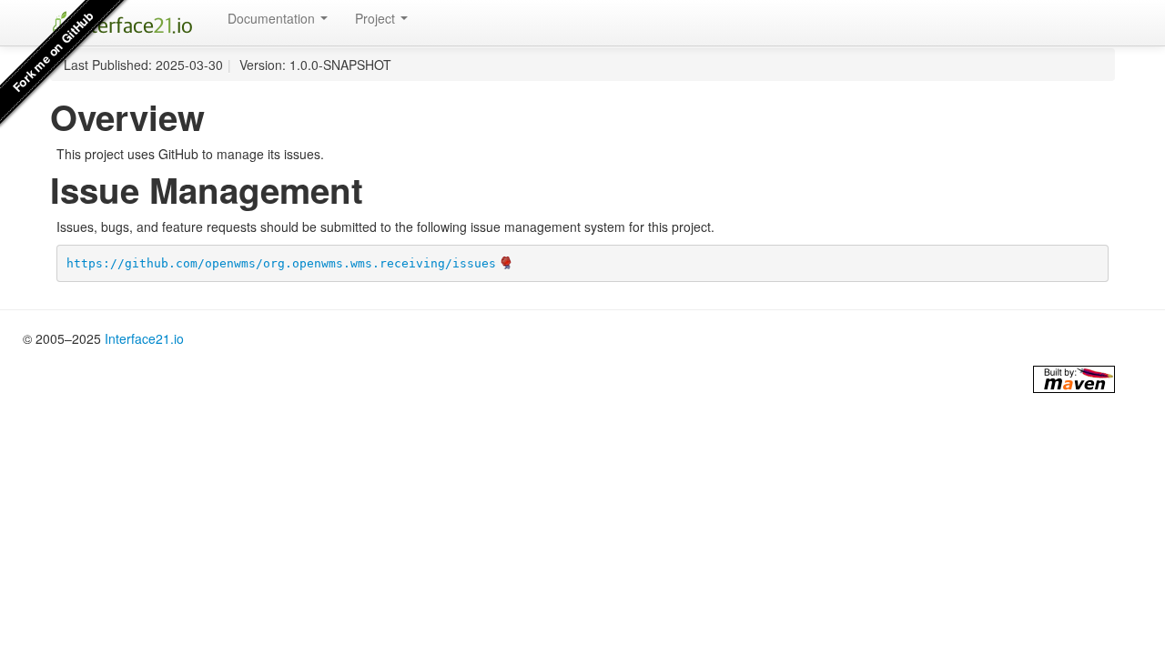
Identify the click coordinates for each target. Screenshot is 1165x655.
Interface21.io (144, 338)
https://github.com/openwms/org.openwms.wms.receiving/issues (281, 263)
